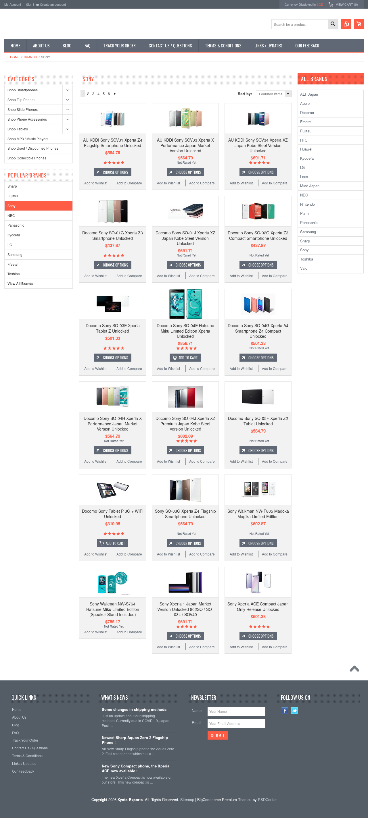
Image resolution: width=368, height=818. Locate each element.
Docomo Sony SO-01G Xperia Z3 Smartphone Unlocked (112, 235)
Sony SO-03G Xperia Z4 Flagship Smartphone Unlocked (185, 513)
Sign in (30, 4)
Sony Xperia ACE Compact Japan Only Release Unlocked (258, 606)
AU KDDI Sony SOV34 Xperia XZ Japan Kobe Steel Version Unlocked (258, 145)
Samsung (14, 254)
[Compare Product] (346, 24)
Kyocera (13, 234)
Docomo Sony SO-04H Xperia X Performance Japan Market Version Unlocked (113, 423)
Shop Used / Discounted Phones (32, 148)
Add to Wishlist (95, 182)
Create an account (53, 4)
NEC (11, 215)
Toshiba (13, 273)
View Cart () (347, 4)
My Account (12, 4)
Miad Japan (309, 185)
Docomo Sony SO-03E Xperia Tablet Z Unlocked (113, 328)
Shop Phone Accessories (27, 119)
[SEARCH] (333, 25)
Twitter (294, 710)
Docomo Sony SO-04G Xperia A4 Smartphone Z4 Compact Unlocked (258, 331)
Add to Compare (129, 182)
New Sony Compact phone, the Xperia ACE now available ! (135, 768)
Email (196, 722)
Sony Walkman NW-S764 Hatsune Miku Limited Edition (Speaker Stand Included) (112, 609)
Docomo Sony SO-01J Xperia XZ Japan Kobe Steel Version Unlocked (185, 238)
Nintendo (307, 204)
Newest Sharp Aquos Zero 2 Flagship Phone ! (135, 740)
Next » (115, 93)
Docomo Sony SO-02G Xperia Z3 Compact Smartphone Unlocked (258, 235)
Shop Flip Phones (21, 99)
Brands (30, 57)
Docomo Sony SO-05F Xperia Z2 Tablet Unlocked (258, 420)
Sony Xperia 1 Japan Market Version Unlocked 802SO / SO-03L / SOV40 (185, 609)
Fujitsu (12, 195)
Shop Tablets (17, 128)
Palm (304, 213)
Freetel (12, 264)
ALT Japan (309, 94)
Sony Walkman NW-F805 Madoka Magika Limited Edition (258, 513)
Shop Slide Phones (22, 109)
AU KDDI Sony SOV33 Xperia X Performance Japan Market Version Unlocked (185, 145)
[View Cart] (359, 24)
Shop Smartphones (22, 89)
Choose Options (115, 172)
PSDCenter (267, 799)
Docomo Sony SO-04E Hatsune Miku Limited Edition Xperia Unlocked (185, 331)
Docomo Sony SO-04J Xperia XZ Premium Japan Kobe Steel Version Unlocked (185, 423)
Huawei (306, 149)
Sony (11, 205)
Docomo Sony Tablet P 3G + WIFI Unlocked (112, 513)
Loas (304, 176)
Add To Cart (188, 357)
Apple (305, 103)
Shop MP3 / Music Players (27, 138)
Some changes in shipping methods (134, 709)
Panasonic (15, 225)
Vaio (303, 268)
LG (9, 244)
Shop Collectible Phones (26, 157)
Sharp (12, 186)
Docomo (307, 112)
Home (15, 57)
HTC (303, 140)
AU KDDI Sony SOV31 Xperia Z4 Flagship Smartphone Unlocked (112, 142)
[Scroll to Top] (356, 670)
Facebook (285, 710)
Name (197, 710)
